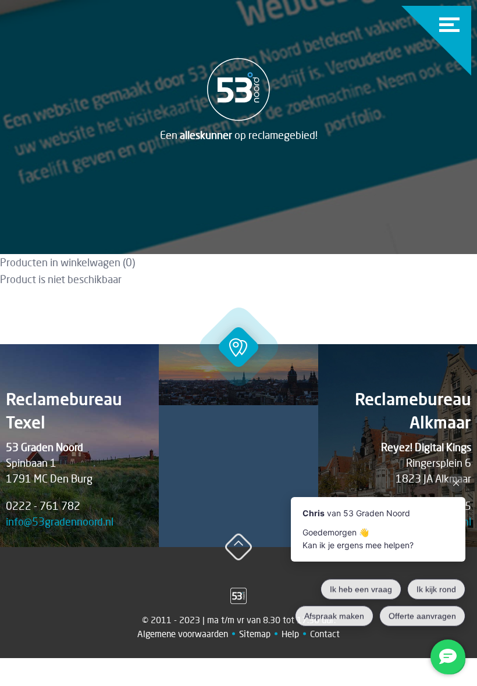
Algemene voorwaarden (182, 633)
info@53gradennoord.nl (59, 521)
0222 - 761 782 (43, 505)
